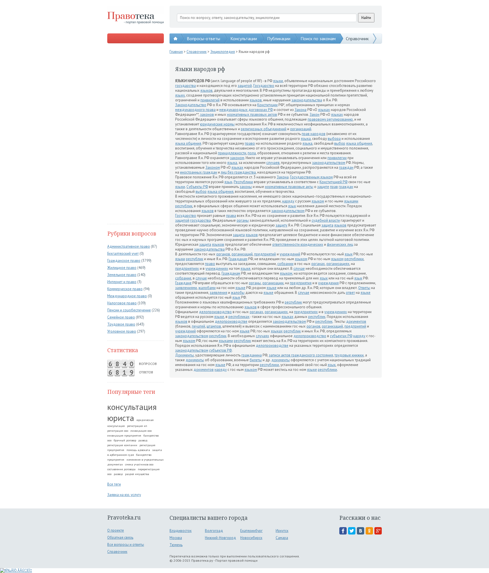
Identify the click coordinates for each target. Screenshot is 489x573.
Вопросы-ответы (203, 38)
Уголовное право (121, 331)
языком (318, 201)
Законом (212, 167)
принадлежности (232, 153)
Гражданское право (123, 260)
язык (228, 181)
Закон (314, 114)
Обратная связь (120, 537)
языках (324, 109)
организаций (300, 129)
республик (183, 206)
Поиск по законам (318, 38)
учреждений (290, 254)
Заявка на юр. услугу (124, 494)
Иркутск (282, 530)
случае (299, 268)
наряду (288, 201)
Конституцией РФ (333, 181)
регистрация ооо (117, 431)
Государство (263, 85)
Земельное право (121, 274)
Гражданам (238, 258)
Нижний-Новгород (220, 537)
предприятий (265, 254)
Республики (243, 181)
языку (180, 95)
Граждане (183, 283)
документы (195, 360)
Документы (184, 355)
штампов (214, 326)
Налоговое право (122, 303)
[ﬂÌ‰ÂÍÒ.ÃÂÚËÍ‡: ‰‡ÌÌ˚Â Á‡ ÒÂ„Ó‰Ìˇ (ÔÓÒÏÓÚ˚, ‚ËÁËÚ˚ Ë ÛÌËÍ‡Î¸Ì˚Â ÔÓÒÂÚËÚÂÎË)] (16, 570)
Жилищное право (121, 267)
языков (206, 90)
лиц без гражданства (238, 172)
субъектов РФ (220, 350)
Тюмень (176, 544)
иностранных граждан (198, 172)
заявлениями (186, 287)
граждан (346, 167)
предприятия (301, 283)
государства (185, 85)
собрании (285, 263)
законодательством (328, 162)
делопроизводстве (231, 321)
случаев (273, 162)
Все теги (114, 484)
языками (351, 201)
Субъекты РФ (197, 186)
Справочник (357, 38)
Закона (300, 109)
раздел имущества (137, 474)
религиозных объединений (263, 129)
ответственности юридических (297, 244)
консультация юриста (132, 412)
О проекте (115, 530)
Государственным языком (311, 177)
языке (245, 268)
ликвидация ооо (141, 431)
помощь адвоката (138, 450)
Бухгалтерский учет (123, 253)
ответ (350, 292)
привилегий (210, 100)
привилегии (337, 157)
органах (318, 263)
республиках (239, 316)
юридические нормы (217, 124)
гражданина (251, 355)
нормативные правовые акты (289, 186)
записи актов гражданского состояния (301, 355)
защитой (245, 85)
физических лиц (340, 244)
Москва (176, 537)
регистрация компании (122, 445)
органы (243, 220)
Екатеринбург (251, 530)
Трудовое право (121, 324)
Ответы (364, 287)
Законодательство (190, 104)
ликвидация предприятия (124, 435)
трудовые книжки (349, 355)
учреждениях (216, 268)
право (250, 143)
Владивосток (181, 530)
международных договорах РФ (246, 109)
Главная (176, 51)
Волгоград (214, 530)
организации (273, 283)
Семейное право (121, 317)
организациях (337, 263)
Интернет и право (121, 281)
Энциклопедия (222, 51)
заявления (218, 292)
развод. (143, 440)
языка (306, 138)
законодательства (306, 100)
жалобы (237, 292)
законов (207, 114)
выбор (339, 143)
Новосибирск (251, 537)
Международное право (127, 296)
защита (327, 225)
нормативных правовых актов (252, 114)
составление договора (121, 469)
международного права (195, 109)
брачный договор (125, 440)
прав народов (313, 133)
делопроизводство (215, 311)
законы (246, 186)
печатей (198, 326)
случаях (262, 335)
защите (323, 186)
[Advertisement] (135, 134)
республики (354, 258)
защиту (281, 225)
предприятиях (187, 268)
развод (118, 474)
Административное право (128, 246)
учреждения (328, 283)
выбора (334, 138)
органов (223, 254)
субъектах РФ (341, 335)
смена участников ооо (139, 464)
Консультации (243, 38)
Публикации (278, 38)
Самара (282, 537)
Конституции (267, 104)
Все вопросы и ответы (125, 544)
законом (237, 157)
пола (252, 153)
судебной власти (326, 220)
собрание (183, 278)
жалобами (207, 287)
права (231, 215)
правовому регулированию (330, 119)
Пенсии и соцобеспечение (129, 310)
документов (356, 321)
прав (334, 186)
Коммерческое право (125, 288)
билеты (256, 360)
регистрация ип (137, 426)
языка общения (188, 143)
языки (278, 80)
